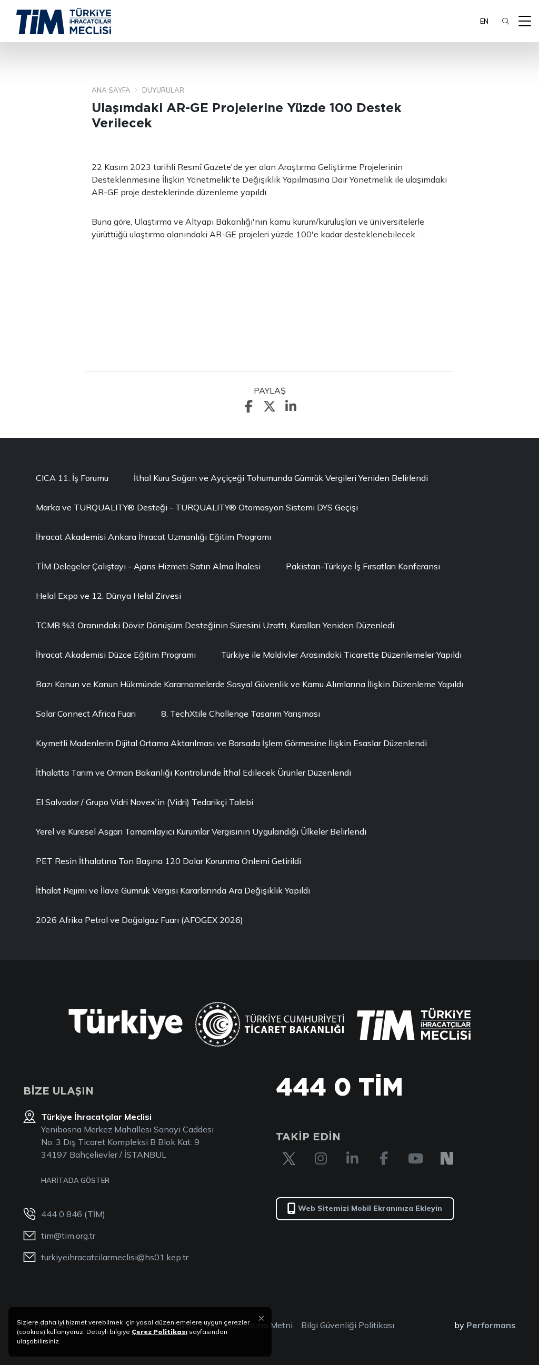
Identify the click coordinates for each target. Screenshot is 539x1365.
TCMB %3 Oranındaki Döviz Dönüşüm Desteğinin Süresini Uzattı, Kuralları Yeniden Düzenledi (215, 625)
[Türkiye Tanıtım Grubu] (125, 1024)
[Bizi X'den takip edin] (289, 1159)
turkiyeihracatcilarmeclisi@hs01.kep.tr (114, 1257)
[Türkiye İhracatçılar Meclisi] (414, 1024)
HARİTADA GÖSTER (75, 1180)
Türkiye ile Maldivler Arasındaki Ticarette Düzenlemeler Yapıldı (341, 654)
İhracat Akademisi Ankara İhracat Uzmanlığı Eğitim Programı (153, 536)
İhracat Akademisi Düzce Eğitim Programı (116, 654)
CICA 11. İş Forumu (72, 478)
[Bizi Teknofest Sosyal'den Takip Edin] (447, 1159)
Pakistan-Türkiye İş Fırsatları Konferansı (363, 566)
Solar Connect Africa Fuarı (86, 713)
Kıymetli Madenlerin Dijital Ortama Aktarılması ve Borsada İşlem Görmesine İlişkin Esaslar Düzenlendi (231, 743)
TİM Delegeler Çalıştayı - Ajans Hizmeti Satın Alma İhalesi (148, 566)
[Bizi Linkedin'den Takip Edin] (352, 1159)
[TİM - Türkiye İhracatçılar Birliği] (63, 21)
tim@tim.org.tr (68, 1235)
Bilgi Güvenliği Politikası (347, 1325)
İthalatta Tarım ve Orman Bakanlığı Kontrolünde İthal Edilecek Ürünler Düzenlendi (193, 772)
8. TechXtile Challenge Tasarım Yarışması (240, 713)
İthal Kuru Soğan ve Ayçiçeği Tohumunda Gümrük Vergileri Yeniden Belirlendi (281, 478)
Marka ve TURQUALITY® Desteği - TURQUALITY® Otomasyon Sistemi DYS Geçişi (197, 507)
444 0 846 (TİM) (73, 1214)
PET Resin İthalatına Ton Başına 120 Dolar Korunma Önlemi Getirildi (168, 861)
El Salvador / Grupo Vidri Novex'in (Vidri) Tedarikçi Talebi (144, 802)
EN (484, 21)
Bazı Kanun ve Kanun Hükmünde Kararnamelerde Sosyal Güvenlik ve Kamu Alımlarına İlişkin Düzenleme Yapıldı (249, 684)
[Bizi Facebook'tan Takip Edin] (384, 1159)
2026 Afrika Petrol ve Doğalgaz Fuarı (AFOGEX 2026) (139, 920)
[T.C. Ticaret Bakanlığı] (269, 1024)
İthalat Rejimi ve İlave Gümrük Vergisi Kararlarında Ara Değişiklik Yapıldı (173, 890)
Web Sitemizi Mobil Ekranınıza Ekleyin (370, 1208)
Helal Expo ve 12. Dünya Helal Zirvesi (108, 595)
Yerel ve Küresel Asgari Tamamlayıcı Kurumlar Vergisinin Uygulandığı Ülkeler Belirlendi (201, 831)
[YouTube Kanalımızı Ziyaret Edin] (415, 1159)
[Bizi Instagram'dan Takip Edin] (320, 1159)
